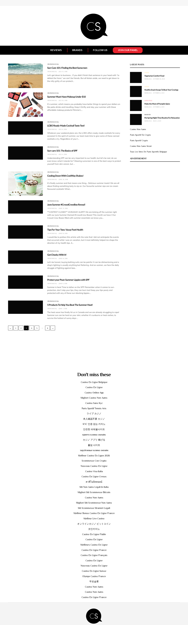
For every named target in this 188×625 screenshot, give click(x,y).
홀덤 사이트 (94, 445)
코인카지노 (94, 529)
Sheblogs (147, 79)
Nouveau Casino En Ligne (94, 466)
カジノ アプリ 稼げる (94, 440)
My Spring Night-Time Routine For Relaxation (162, 118)
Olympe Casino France (94, 576)
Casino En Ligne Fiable (94, 534)
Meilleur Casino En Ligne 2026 (94, 455)
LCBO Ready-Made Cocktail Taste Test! (66, 125)
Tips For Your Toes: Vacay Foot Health (65, 229)
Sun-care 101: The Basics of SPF (62, 150)
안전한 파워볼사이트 (94, 429)
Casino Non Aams (138, 129)
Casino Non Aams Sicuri (141, 146)
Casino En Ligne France (94, 550)
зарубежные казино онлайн (94, 450)
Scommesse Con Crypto (94, 460)
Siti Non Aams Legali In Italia (94, 487)
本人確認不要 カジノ (94, 419)
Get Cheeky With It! (57, 254)
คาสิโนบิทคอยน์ (94, 482)
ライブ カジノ (94, 413)
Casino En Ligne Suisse (94, 571)
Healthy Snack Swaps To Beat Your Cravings (161, 90)
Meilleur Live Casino (94, 518)
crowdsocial (53, 64)
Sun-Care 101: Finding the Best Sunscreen (67, 67)
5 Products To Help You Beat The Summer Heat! (70, 305)
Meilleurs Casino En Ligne (94, 544)
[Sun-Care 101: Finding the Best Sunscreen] (25, 76)
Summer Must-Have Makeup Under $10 (66, 96)
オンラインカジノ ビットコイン (94, 524)
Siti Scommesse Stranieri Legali (94, 508)
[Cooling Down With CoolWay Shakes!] (25, 183)
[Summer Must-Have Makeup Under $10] (25, 104)
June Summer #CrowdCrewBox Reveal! (66, 204)
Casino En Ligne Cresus (94, 476)
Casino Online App (94, 392)
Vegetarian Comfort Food (154, 76)
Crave (146, 72)
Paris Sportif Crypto (139, 140)
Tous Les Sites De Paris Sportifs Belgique (148, 152)
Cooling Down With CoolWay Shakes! (65, 175)
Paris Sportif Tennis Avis (94, 408)
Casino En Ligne (94, 387)
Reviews (56, 50)
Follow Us (100, 50)
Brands (77, 50)
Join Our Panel (128, 50)
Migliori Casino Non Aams (94, 398)
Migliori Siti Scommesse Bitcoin (94, 492)
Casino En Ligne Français (94, 555)
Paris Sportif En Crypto (140, 135)
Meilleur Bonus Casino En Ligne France (94, 513)
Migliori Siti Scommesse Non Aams (94, 502)
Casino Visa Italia (94, 471)
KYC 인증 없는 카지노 (94, 424)
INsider (147, 114)
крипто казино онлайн (94, 434)
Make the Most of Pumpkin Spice (157, 104)
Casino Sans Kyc (94, 403)
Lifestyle (148, 100)
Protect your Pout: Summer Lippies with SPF (68, 279)
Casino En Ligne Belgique (94, 382)
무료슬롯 (94, 581)
